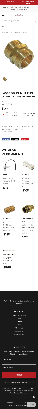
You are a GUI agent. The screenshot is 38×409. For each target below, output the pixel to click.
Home (4, 26)
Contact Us (19, 334)
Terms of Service (8, 390)
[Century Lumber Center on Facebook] (34, 397)
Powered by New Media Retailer (18, 405)
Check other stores (29, 114)
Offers (19, 319)
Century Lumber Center (21, 403)
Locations (19, 331)
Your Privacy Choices (18, 393)
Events (19, 322)
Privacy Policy (16, 388)
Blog (19, 325)
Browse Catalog (19, 316)
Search (6, 388)
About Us (19, 328)
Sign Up (19, 375)
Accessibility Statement (25, 390)
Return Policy (28, 388)
